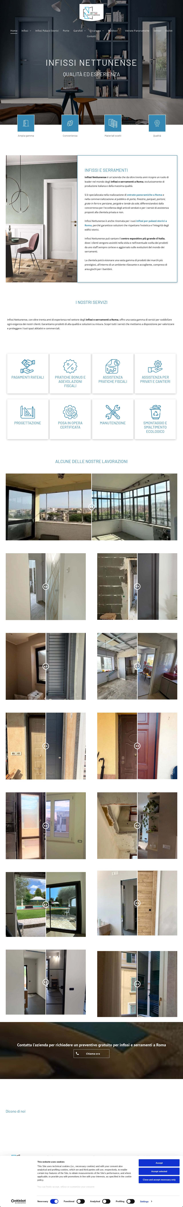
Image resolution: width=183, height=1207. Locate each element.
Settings (144, 1201)
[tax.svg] (113, 372)
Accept (159, 1163)
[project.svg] (28, 418)
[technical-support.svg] (155, 372)
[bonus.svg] (70, 372)
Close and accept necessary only (159, 1179)
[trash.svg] (155, 418)
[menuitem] (13, 31)
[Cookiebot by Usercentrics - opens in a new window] (18, 1201)
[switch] (81, 1201)
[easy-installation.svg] (70, 418)
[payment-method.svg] (28, 372)
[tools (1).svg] (113, 418)
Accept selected (159, 1171)
